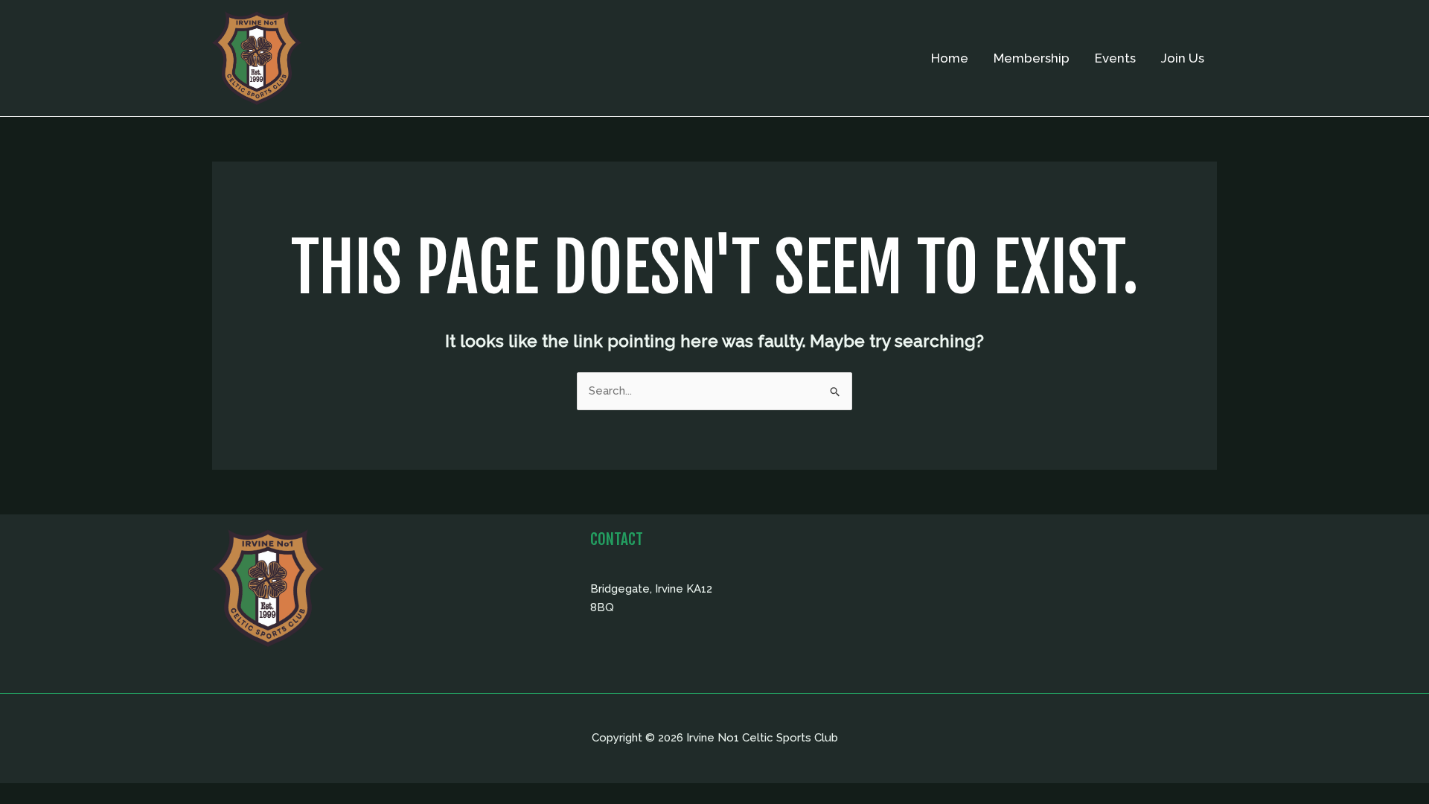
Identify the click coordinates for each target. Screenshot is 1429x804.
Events (1115, 58)
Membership (1032, 58)
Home (949, 58)
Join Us (1182, 58)
